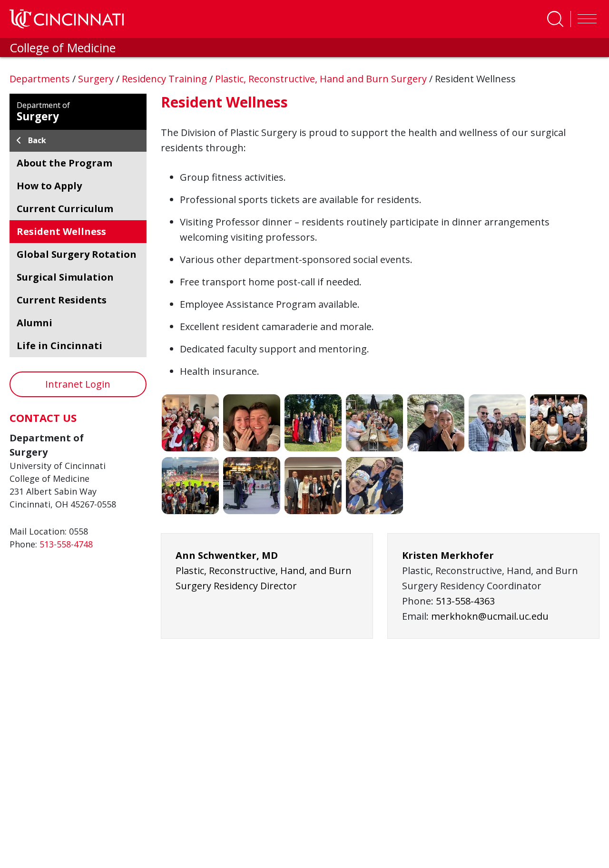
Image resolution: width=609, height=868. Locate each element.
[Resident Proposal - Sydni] (251, 422)
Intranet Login (77, 384)
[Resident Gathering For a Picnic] (374, 422)
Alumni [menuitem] (34, 322)
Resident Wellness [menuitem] (61, 231)
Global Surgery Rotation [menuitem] (77, 254)
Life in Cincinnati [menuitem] (59, 345)
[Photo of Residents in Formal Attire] (313, 422)
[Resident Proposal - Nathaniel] (251, 485)
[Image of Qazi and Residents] (374, 485)
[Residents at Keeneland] (497, 422)
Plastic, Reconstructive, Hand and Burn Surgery (322, 78)
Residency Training (165, 78)
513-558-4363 (465, 601)
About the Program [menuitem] (64, 162)
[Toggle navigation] (584, 19)
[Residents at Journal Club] (558, 422)
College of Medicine (63, 47)
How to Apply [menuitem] (49, 185)
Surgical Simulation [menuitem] (65, 277)
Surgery (97, 78)
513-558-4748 (66, 544)
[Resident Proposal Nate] (435, 422)
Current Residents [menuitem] (62, 299)
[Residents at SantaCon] (190, 422)
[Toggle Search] (555, 19)
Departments (41, 78)
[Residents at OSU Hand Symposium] (313, 485)
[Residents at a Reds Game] (190, 485)
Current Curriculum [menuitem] (65, 208)
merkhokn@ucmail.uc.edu (490, 616)
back (37, 140)
